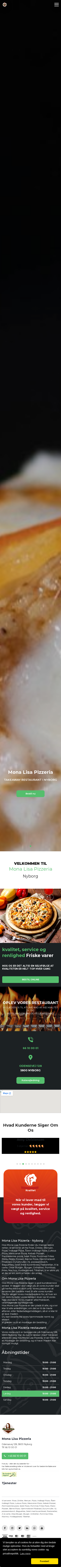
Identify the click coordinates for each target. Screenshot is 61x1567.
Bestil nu (31, 793)
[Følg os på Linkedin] (27, 1528)
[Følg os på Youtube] (42, 1528)
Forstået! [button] (44, 1561)
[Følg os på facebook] (5, 1528)
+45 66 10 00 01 (16, 1455)
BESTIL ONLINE (30, 979)
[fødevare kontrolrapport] (9, 1475)
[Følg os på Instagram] (12, 1528)
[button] (16, 1561)
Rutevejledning (30, 1080)
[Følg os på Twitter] (20, 1528)
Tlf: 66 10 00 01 (9, 1447)
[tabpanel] (30, 783)
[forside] (8, 1429)
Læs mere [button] (25, 1553)
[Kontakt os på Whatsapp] (34, 1528)
